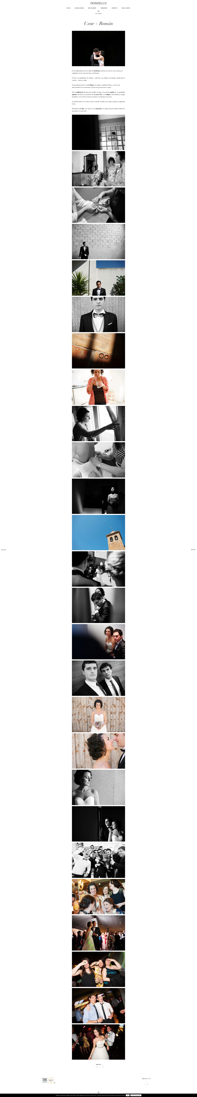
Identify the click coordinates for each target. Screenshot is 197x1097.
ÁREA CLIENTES (126, 8)
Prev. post (4, 549)
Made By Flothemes (98, 1092)
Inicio (69, 8)
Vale (128, 1095)
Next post (193, 549)
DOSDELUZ (98, 3)
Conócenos (104, 8)
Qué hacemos (92, 8)
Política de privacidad (135, 1095)
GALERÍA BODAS (79, 8)
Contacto (115, 8)
